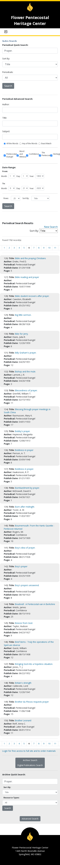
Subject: (6, 131)
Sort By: (6, 58)
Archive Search (30, 760)
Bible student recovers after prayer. (32, 296)
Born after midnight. (25, 506)
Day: (18, 176)
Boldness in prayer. (24, 469)
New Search (51, 227)
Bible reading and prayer (27, 277)
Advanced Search (30, 818)
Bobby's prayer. (22, 431)
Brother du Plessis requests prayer (32, 701)
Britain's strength (23, 682)
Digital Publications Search (30, 765)
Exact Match (46, 143)
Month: (4, 176)
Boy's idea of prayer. (25, 547)
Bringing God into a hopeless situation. (34, 664)
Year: (32, 176)
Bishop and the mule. (25, 371)
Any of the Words (29, 143)
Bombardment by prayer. (27, 487)
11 (55, 247)
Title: (4, 117)
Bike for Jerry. (21, 333)
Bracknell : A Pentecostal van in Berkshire (35, 604)
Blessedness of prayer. (26, 390)
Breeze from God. (24, 623)
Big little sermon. (23, 314)
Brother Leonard (23, 720)
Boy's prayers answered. (27, 585)
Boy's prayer (21, 566)
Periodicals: (7, 72)
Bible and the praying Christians (30, 258)
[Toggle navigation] (5, 32)
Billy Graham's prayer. (25, 352)
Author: (5, 104)
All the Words (12, 143)
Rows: (6, 198)
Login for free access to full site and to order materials (29, 750)
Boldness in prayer (24, 450)
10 (49, 247)
